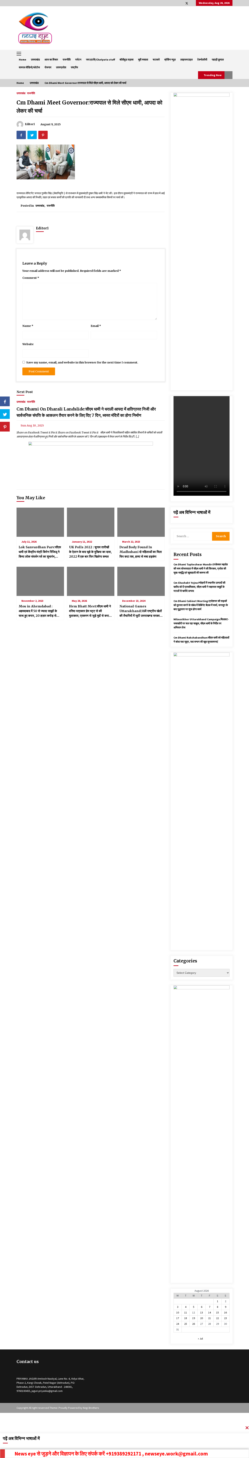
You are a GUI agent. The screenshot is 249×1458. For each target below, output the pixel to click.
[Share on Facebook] (5, 401)
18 (185, 1318)
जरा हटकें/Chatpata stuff (100, 59)
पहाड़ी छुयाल (218, 59)
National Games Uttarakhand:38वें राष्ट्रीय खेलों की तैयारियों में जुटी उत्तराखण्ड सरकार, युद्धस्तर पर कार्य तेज (140, 611)
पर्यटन (78, 59)
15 (217, 1312)
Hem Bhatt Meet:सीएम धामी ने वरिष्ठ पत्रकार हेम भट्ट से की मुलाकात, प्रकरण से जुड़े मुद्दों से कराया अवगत (90, 611)
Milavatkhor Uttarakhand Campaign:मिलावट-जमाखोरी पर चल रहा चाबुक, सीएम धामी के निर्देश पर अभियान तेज (201, 623)
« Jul (200, 1338)
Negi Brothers (91, 1408)
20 (201, 1318)
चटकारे (156, 59)
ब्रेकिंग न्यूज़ (170, 59)
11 (185, 1312)
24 (177, 1324)
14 (209, 1312)
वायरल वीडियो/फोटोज (29, 67)
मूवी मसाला (143, 59)
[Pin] (5, 427)
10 (177, 1312)
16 (225, 1312)
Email (96, 326)
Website (28, 344)
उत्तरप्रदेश (61, 67)
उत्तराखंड (35, 59)
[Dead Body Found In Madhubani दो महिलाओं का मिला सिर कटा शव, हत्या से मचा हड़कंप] (141, 522)
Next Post (25, 392)
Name (27, 326)
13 (201, 1312)
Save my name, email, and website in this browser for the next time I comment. (82, 362)
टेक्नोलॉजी (202, 59)
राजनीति (67, 59)
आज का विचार (51, 59)
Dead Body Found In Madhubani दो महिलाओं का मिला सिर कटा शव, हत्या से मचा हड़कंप (140, 551)
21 (209, 1318)
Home (22, 59)
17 (177, 1318)
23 (225, 1318)
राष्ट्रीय (74, 67)
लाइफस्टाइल (186, 59)
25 (185, 1324)
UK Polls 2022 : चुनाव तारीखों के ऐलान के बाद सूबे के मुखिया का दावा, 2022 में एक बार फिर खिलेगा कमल (90, 551)
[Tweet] (5, 414)
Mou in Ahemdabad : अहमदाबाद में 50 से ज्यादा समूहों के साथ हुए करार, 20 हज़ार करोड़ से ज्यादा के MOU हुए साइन (38, 611)
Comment (30, 278)
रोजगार (48, 67)
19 (193, 1318)
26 (193, 1324)
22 (217, 1318)
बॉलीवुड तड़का (126, 59)
